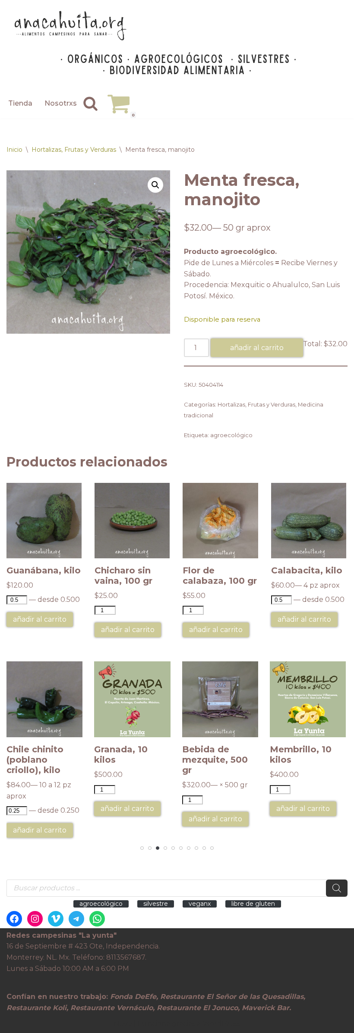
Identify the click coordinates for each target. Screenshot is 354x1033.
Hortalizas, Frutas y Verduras (74, 149)
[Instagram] (35, 919)
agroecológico (231, 435)
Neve (123, 1024)
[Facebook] (14, 919)
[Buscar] (90, 103)
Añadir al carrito (257, 348)
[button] (155, 185)
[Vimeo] (55, 919)
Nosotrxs (60, 103)
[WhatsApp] (97, 919)
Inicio (14, 149)
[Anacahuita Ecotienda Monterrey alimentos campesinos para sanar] (71, 25)
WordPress (221, 1024)
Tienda (20, 103)
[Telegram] (76, 919)
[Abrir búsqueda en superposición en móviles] (177, 888)
